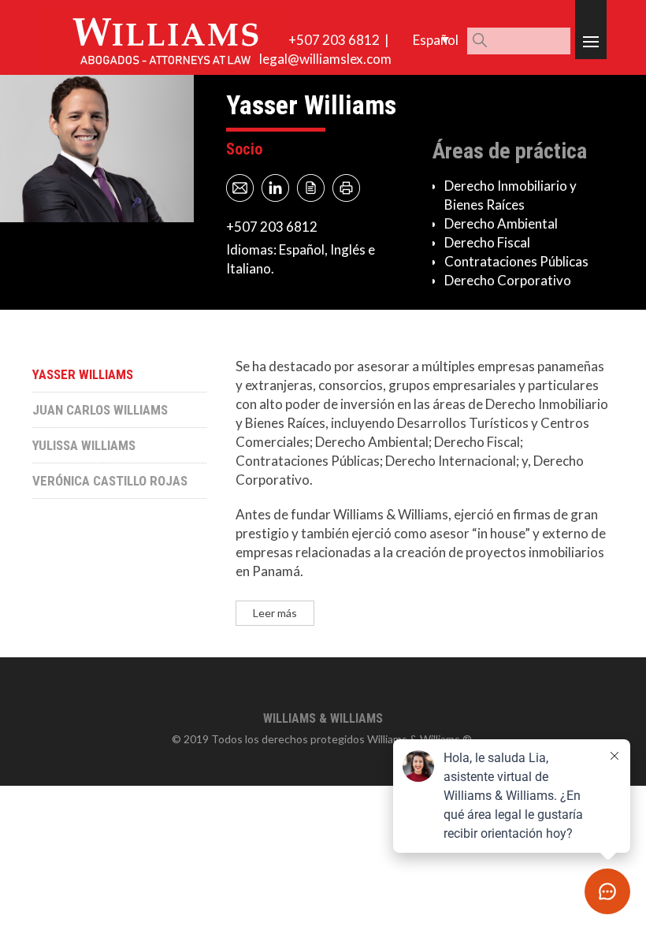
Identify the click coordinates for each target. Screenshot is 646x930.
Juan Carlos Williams (100, 410)
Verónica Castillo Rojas (109, 481)
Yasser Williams (82, 374)
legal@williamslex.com (325, 58)
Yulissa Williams (84, 445)
